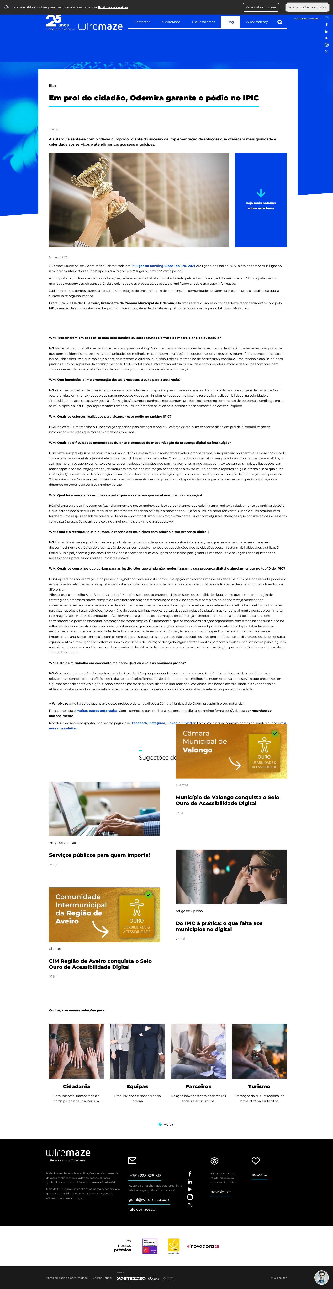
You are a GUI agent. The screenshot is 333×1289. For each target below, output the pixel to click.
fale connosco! (142, 1209)
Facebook (139, 723)
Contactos (142, 22)
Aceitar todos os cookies (307, 7)
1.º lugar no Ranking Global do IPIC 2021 (163, 266)
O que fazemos (203, 22)
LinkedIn (173, 723)
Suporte (259, 1174)
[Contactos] (326, 17)
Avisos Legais (102, 1278)
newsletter (220, 1191)
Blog (230, 22)
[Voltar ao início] (84, 22)
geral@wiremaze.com (149, 1199)
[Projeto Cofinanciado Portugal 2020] (148, 1276)
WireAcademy (257, 22)
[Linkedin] (326, 31)
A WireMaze (171, 22)
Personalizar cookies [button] (261, 7)
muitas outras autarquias (97, 710)
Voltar (169, 1124)
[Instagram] (326, 44)
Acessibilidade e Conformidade (67, 1278)
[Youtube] (326, 38)
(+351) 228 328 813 (144, 1175)
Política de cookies (113, 7)
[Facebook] (326, 24)
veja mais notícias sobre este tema (261, 205)
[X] (326, 51)
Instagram (157, 723)
